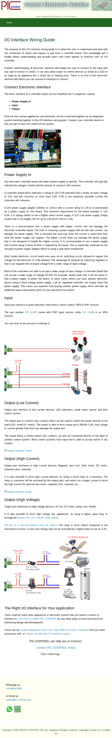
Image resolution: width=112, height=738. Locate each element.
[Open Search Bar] (107, 20)
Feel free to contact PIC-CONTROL (37, 618)
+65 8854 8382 (14, 688)
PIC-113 (29, 312)
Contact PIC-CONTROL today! (56, 647)
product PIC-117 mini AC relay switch (37, 517)
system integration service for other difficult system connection (54, 630)
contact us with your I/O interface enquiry (48, 633)
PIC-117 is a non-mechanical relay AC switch (30, 525)
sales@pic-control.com (18, 699)
